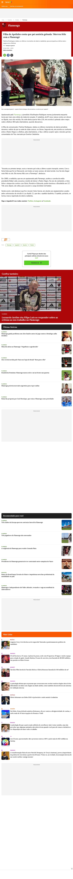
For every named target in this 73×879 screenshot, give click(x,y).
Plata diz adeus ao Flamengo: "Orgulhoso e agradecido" (19, 347)
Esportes (10, 20)
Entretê (12, 667)
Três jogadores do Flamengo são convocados (16, 535)
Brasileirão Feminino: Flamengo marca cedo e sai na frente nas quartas (25, 373)
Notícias (12, 695)
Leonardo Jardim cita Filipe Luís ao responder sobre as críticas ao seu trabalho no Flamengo (30, 318)
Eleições (12, 709)
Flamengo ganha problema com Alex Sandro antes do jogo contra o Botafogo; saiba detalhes (29, 335)
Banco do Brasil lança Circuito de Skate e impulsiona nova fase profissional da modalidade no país (27, 575)
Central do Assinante (16, 6)
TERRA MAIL (4, 6)
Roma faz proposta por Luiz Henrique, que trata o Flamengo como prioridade (27, 399)
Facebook (46, 201)
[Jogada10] (5, 239)
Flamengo (24, 20)
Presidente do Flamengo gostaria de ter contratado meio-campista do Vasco (27, 561)
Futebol (17, 20)
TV (11, 736)
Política (12, 639)
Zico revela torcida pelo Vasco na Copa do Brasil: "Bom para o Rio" (23, 360)
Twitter (30, 201)
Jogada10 (17, 245)
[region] (36, 874)
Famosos (12, 653)
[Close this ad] (72, 869)
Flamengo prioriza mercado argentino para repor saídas (20, 386)
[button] (2, 2)
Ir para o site (9, 2)
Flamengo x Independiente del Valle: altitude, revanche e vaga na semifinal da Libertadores (27, 588)
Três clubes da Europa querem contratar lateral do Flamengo (22, 522)
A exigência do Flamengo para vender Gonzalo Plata (18, 548)
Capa (3, 20)
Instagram (38, 201)
